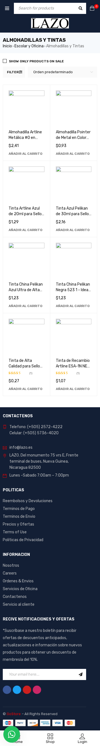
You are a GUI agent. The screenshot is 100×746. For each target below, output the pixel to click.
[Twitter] (17, 690)
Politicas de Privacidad (23, 540)
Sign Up (80, 674)
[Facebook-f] (7, 690)
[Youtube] (27, 690)
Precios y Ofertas (18, 524)
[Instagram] (37, 690)
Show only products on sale (36, 61)
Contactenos (15, 596)
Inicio (7, 46)
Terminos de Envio (19, 516)
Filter (13, 72)
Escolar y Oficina (29, 46)
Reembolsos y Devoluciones (27, 501)
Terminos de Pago (19, 508)
